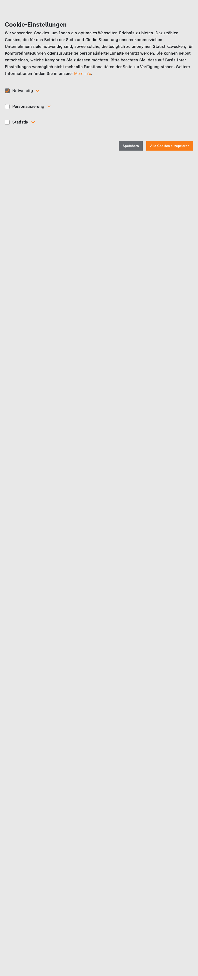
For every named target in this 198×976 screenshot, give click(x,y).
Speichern (131, 146)
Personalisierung (28, 106)
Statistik (20, 122)
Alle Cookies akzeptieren (169, 146)
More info (82, 73)
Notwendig (22, 90)
